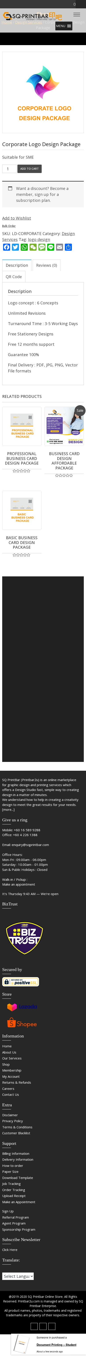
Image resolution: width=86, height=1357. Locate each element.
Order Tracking (13, 1190)
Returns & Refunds (16, 1082)
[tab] (17, 265)
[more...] (8, 809)
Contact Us (10, 1094)
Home (7, 1046)
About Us (9, 1052)
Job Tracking (11, 1183)
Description (17, 265)
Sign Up (8, 1211)
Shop (6, 1064)
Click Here (9, 1249)
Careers (8, 1088)
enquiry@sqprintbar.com (30, 844)
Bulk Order (9, 226)
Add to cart (29, 169)
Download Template (17, 1177)
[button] (60, 26)
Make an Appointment (18, 1202)
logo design (39, 239)
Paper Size (10, 1171)
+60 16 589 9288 (27, 830)
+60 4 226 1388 (25, 835)
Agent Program (14, 1223)
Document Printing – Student (56, 1344)
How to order (12, 1165)
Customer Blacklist (16, 1133)
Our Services (12, 1058)
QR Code (14, 276)
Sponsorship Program (18, 1229)
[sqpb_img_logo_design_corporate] (43, 92)
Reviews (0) (46, 265)
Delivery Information (17, 1159)
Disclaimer (10, 1115)
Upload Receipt (14, 1195)
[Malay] (13, 1269)
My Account (11, 1076)
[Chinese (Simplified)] (4, 1269)
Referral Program (15, 1217)
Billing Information (15, 1153)
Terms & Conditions (17, 1127)
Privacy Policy (12, 1121)
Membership (11, 1070)
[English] (9, 1269)
